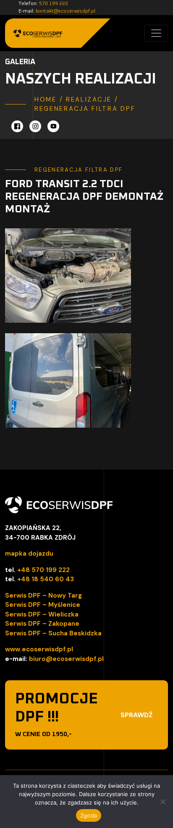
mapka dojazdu (29, 553)
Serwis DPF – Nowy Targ (43, 595)
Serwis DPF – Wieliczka (42, 614)
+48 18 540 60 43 (45, 579)
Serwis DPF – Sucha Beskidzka (53, 633)
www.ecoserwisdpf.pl (39, 649)
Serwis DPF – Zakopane (42, 623)
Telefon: (43, 3)
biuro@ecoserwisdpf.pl (66, 659)
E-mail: (56, 11)
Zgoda (88, 815)
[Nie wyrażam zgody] (162, 801)
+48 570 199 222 (43, 570)
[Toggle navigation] (156, 33)
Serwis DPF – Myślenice (42, 605)
